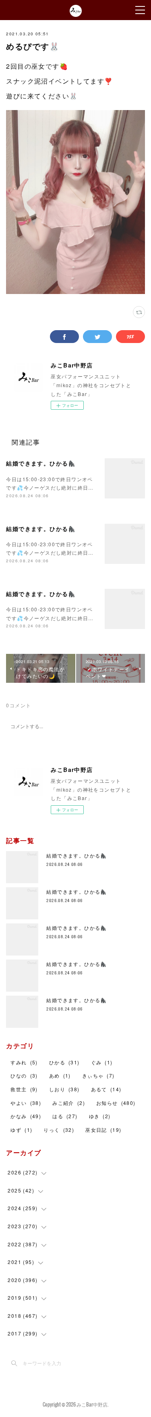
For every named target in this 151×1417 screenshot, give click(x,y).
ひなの (23, 1075)
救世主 (23, 1089)
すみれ (23, 1062)
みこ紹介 (68, 1102)
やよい (25, 1102)
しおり (64, 1089)
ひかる (64, 1062)
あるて (106, 1089)
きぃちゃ (98, 1075)
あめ (60, 1075)
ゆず (21, 1129)
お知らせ (116, 1102)
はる (64, 1116)
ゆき (100, 1116)
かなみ (25, 1116)
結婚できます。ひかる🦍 (40, 463)
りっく (58, 1129)
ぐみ (102, 1062)
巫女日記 (103, 1129)
